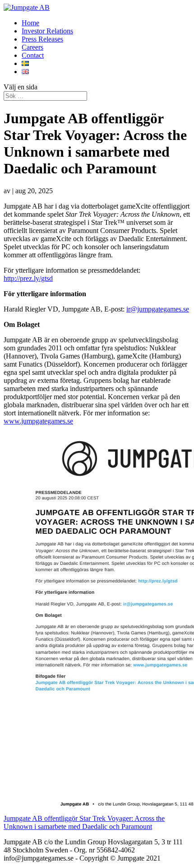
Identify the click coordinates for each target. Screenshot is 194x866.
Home (30, 23)
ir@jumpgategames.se (157, 309)
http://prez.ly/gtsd (28, 278)
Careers (32, 47)
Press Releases (42, 39)
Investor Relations (47, 31)
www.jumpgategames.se (38, 421)
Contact (33, 55)
